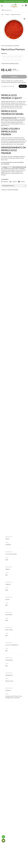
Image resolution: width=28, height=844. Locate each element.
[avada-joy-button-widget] (3, 840)
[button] (25, 5)
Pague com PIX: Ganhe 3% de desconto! (14, 1)
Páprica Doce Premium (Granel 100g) (12, 56)
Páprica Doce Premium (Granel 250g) (12, 60)
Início (2, 14)
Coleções (7, 14)
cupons (3, 171)
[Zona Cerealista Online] (14, 6)
